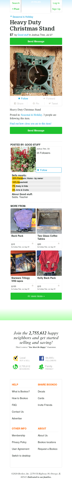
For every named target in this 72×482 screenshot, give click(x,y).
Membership (18, 435)
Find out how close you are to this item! (30, 123)
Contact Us (18, 411)
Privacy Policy (19, 442)
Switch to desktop (21, 455)
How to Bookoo (20, 398)
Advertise (17, 418)
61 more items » (36, 296)
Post (15, 9)
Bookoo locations (47, 442)
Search (16, 3)
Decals (41, 391)
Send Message (36, 41)
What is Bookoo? (21, 391)
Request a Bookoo (47, 448)
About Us (43, 435)
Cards (41, 398)
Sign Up (56, 9)
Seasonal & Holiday (31, 114)
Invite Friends (45, 405)
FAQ (14, 405)
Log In (56, 3)
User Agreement (20, 448)
